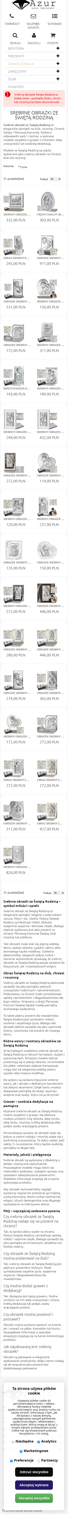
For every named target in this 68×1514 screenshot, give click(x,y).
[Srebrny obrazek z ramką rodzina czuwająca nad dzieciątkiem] (13, 419)
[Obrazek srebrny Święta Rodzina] (13, 289)
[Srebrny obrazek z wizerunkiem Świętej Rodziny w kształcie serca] (47, 289)
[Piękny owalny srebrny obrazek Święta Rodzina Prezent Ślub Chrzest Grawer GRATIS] (47, 202)
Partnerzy (49, 1460)
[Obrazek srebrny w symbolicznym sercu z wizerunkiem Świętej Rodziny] (47, 463)
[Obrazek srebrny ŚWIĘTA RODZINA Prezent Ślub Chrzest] (13, 332)
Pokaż (44, 179)
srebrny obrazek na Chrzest (42, 154)
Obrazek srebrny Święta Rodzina (26, 301)
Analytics (48, 1441)
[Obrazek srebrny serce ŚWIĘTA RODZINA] (47, 245)
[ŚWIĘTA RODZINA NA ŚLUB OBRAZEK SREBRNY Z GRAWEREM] (13, 376)
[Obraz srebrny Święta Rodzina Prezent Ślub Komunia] (13, 767)
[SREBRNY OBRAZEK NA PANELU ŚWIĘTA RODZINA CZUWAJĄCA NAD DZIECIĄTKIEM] (47, 419)
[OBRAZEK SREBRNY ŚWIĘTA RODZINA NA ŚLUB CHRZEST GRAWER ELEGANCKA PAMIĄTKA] (13, 463)
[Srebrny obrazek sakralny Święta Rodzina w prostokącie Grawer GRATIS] (47, 376)
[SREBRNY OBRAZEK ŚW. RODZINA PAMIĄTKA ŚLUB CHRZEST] (47, 332)
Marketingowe (36, 1450)
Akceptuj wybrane (34, 1485)
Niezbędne (24, 1441)
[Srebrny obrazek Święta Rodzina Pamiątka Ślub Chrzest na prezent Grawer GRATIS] (13, 202)
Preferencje (24, 1460)
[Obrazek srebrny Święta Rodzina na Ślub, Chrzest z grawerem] (13, 637)
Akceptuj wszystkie (34, 1498)
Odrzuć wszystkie (34, 1472)
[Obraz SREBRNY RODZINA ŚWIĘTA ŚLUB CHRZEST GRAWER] (13, 245)
